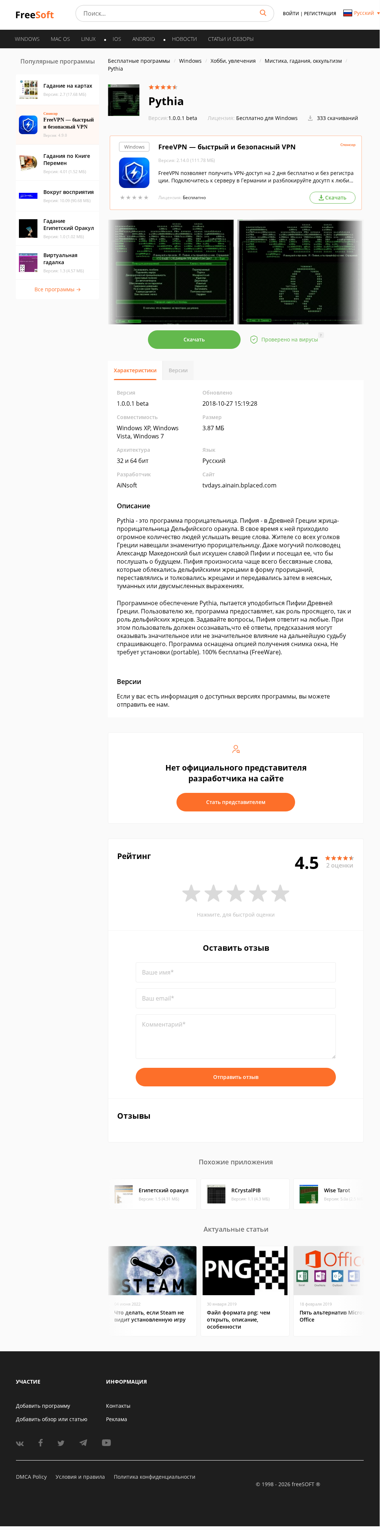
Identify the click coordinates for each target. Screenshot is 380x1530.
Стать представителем (235, 801)
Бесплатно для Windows (267, 117)
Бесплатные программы (139, 60)
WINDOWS (27, 38)
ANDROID (143, 38)
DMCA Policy (31, 1476)
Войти (291, 13)
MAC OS (60, 38)
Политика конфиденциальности (154, 1476)
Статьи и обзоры (231, 38)
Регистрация (320, 13)
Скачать (194, 339)
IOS (117, 38)
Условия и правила (80, 1476)
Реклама (116, 1419)
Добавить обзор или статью (51, 1419)
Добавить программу (43, 1405)
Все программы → (57, 289)
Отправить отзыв (235, 1076)
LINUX (88, 38)
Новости (184, 38)
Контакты (118, 1405)
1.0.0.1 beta (172, 117)
